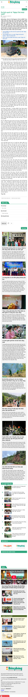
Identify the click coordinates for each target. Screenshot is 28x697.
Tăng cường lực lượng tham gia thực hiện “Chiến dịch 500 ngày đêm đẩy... (18, 505)
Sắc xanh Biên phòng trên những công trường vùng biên (19, 522)
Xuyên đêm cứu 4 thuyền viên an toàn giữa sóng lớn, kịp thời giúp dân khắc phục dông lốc (13, 438)
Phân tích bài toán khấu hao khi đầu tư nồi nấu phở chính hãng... (19, 650)
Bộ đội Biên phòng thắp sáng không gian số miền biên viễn (19, 592)
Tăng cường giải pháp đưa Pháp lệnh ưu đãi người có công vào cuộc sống (13, 311)
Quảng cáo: (6, 688)
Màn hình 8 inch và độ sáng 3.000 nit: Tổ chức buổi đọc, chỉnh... (18, 657)
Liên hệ (2, 690)
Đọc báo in (5, 541)
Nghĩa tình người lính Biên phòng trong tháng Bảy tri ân (19, 528)
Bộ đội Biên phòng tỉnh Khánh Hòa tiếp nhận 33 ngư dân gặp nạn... (18, 517)
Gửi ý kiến (24, 228)
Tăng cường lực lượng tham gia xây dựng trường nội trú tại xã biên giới (18, 535)
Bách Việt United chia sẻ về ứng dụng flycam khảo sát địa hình (19, 642)
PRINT (25, 9)
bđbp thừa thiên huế (6, 198)
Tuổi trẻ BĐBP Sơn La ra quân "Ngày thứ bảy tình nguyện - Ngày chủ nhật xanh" (13, 35)
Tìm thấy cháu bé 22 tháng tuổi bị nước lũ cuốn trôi (18, 487)
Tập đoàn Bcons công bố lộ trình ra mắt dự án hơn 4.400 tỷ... (19, 627)
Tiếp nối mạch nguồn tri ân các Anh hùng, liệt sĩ (18, 499)
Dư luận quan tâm (7, 483)
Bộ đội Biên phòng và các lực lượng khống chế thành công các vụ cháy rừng (13, 380)
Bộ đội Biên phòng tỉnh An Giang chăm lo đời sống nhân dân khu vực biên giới (14, 248)
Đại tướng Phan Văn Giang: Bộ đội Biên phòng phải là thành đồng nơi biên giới (13, 586)
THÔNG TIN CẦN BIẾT (7, 616)
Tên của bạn (3, 205)
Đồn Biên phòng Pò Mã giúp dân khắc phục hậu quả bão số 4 (13, 409)
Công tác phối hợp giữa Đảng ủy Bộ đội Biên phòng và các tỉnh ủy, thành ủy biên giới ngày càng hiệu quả (18, 601)
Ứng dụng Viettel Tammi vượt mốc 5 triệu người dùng (18, 620)
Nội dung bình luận (5, 216)
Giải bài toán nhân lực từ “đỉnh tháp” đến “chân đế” (18, 510)
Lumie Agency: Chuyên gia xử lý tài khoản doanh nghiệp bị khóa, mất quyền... (19, 635)
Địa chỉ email (3, 210)
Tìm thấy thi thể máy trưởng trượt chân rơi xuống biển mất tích (18, 493)
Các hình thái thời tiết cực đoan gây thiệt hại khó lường (12, 467)
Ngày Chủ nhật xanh (16, 198)
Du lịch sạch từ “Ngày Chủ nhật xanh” (12, 13)
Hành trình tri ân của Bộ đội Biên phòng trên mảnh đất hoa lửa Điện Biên (19, 608)
